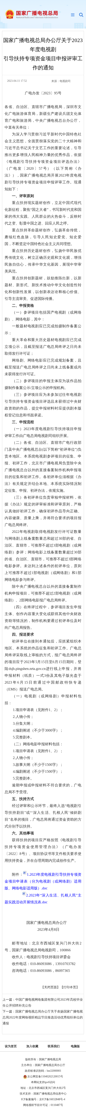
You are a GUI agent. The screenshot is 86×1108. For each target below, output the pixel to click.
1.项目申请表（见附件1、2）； (37, 710)
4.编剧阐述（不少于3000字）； (37, 730)
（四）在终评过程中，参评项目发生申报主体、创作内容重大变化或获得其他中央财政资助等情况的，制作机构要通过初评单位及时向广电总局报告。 (43, 617)
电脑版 (75, 1046)
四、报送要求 (23, 634)
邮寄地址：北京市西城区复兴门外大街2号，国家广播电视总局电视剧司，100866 (43, 946)
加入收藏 (32, 1046)
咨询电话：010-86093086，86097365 (41, 971)
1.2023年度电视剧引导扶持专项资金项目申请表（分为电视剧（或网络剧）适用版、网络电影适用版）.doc (43, 881)
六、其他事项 (23, 833)
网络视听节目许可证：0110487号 (43, 1105)
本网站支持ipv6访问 (43, 1082)
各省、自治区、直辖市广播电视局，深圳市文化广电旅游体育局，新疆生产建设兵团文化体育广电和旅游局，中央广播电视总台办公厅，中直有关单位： (43, 117)
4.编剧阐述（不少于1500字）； (37, 771)
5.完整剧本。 (23, 737)
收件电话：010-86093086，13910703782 (43, 964)
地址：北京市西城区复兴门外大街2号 (43, 1087)
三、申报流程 (23, 422)
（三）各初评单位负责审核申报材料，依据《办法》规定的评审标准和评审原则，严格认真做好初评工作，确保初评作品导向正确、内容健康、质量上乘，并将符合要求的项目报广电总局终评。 (43, 511)
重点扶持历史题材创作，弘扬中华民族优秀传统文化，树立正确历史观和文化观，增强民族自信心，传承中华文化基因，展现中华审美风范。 (43, 261)
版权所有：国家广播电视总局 (43, 1059)
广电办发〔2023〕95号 (43, 93)
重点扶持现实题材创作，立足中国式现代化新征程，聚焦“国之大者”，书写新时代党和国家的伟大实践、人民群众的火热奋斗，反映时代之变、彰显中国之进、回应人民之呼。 (43, 213)
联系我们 (54, 1046)
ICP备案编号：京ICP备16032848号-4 (43, 1099)
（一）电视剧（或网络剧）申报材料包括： (43, 699)
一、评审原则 (23, 196)
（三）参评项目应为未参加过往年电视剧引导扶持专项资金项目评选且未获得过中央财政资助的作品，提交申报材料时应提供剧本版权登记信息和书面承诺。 (43, 405)
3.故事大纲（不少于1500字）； (37, 765)
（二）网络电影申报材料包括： (37, 744)
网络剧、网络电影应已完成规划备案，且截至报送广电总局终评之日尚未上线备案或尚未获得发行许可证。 (43, 367)
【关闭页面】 (50, 987)
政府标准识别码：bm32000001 (43, 1070)
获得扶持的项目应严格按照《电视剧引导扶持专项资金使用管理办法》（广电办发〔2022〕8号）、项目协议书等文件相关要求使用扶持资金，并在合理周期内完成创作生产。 (43, 850)
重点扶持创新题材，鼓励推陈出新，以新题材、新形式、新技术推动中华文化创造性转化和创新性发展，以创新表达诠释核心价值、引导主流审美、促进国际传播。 (43, 288)
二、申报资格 (23, 305)
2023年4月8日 (59, 929)
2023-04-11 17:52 (17, 80)
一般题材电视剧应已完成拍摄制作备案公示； (43, 329)
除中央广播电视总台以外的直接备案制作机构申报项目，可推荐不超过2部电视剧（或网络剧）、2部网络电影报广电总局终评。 (43, 593)
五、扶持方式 (23, 799)
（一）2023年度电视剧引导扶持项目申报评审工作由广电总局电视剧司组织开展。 (43, 432)
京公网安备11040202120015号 (45, 1076)
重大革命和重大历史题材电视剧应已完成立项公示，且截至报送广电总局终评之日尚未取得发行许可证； (43, 346)
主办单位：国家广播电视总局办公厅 (43, 1065)
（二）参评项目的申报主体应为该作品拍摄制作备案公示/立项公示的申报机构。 (43, 384)
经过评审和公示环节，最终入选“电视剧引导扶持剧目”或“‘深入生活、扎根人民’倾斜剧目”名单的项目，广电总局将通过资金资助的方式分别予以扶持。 (43, 816)
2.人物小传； (23, 717)
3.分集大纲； (23, 723)
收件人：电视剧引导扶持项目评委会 (41, 957)
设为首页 (11, 1046)
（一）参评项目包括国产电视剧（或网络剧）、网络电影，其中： (43, 315)
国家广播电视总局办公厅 (53, 923)
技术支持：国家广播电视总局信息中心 (43, 1093)
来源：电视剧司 (61, 81)
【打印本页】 (69, 987)
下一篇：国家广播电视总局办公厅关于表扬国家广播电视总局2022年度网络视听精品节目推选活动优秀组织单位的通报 (43, 1017)
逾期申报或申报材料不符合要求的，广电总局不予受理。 (43, 788)
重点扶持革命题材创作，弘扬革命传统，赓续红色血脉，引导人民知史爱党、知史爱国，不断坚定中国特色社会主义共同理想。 (43, 237)
